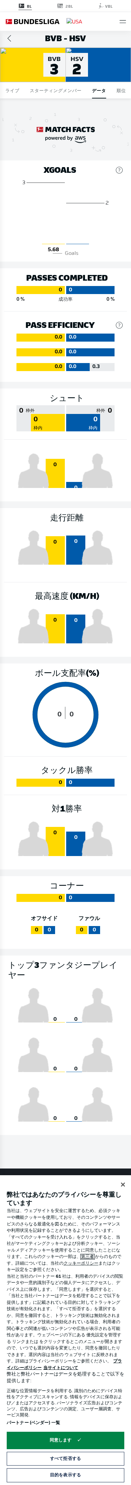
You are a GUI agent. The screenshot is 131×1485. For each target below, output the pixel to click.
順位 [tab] (121, 90)
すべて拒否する (65, 1459)
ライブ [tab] (12, 90)
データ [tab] (99, 90)
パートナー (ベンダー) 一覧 (33, 1423)
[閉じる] (123, 1184)
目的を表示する (65, 1475)
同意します (61, 1440)
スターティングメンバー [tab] (56, 90)
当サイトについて (60, 1368)
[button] (123, 21)
